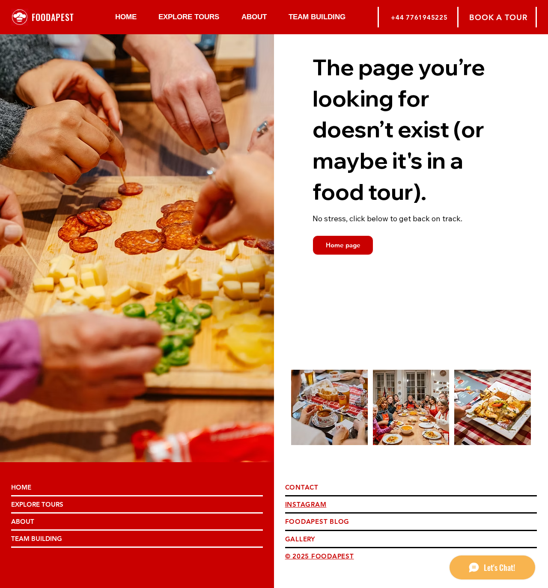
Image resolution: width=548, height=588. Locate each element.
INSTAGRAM (306, 504)
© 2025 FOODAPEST (319, 556)
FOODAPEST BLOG (317, 521)
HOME (21, 487)
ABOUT (22, 521)
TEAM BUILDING (36, 539)
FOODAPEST (53, 17)
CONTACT (302, 487)
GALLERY (300, 539)
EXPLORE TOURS (37, 504)
